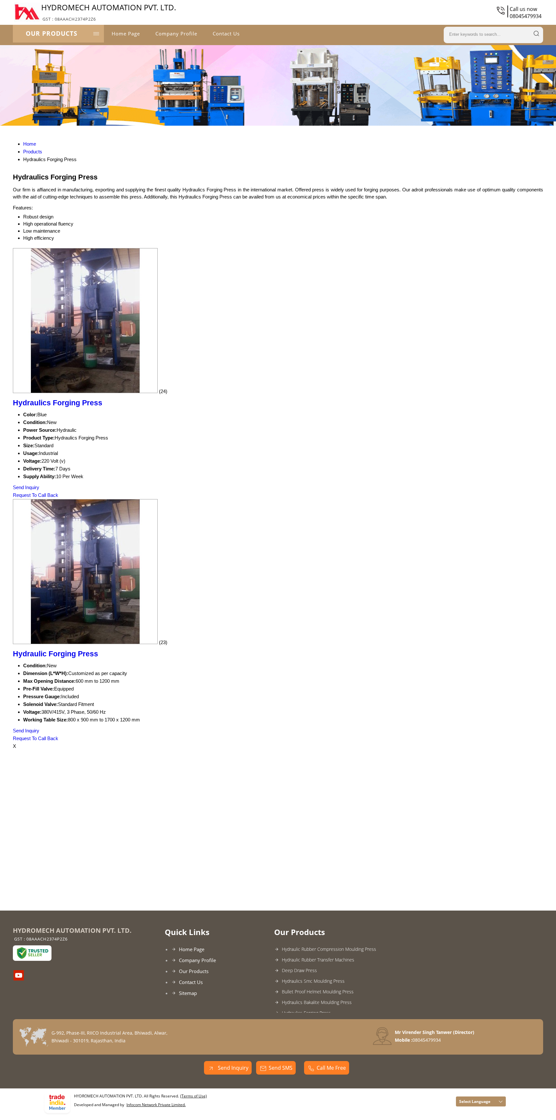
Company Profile (176, 33)
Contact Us (226, 33)
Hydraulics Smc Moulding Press (313, 981)
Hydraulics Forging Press (57, 403)
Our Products (51, 33)
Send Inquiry (26, 487)
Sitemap (188, 993)
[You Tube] (19, 978)
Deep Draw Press (299, 970)
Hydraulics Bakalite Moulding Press (317, 1002)
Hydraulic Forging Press (55, 654)
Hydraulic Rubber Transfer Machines (318, 960)
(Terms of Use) (193, 1096)
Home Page (126, 33)
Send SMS (280, 1067)
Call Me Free (331, 1067)
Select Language (474, 1101)
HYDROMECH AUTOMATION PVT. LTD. (108, 12)
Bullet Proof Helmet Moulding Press (318, 992)
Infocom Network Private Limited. (156, 1104)
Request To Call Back (35, 495)
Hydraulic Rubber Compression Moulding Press (329, 949)
